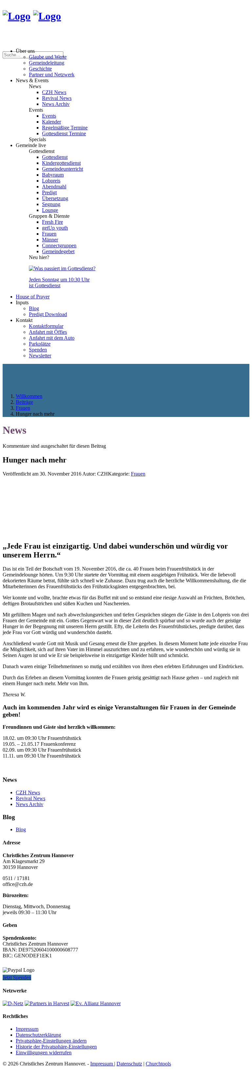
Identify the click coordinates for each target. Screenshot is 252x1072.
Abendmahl (54, 186)
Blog (34, 308)
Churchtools (158, 1063)
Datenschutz (129, 1063)
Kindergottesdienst (61, 163)
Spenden (38, 349)
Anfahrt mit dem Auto (51, 338)
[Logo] (17, 16)
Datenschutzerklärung (38, 1035)
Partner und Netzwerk (51, 74)
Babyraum (53, 175)
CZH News (54, 92)
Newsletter (40, 355)
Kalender (51, 121)
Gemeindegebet (58, 251)
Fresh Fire (52, 222)
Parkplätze (40, 344)
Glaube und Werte (48, 57)
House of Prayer (33, 296)
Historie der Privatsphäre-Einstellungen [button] (56, 1046)
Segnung (51, 204)
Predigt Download (48, 314)
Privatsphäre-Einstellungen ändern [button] (51, 1041)
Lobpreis (51, 180)
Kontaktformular (46, 326)
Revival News (57, 98)
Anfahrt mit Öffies (48, 332)
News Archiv (56, 104)
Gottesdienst (55, 157)
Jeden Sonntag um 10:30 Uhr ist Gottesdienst (59, 282)
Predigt (49, 192)
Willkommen (29, 396)
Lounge (50, 210)
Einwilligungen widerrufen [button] (44, 1052)
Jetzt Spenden (17, 977)
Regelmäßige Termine (65, 127)
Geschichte (40, 68)
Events (49, 116)
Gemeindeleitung (46, 63)
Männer (50, 239)
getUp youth (55, 228)
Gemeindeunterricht (62, 169)
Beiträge (24, 402)
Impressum (27, 1029)
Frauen (49, 233)
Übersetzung (55, 198)
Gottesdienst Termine (64, 133)
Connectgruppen (59, 245)
